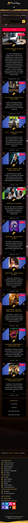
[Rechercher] (23, 21)
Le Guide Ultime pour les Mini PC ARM (14, 49)
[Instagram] (10, 504)
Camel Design (17, 518)
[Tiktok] (10, 507)
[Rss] (14, 507)
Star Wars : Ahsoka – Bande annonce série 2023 (14, 169)
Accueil (12, 15)
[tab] (14, 29)
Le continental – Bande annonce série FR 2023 (14, 98)
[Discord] (7, 507)
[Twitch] (3, 507)
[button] (14, 7)
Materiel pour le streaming (14, 203)
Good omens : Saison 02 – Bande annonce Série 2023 (14, 310)
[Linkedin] (7, 504)
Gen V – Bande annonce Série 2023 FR (14, 132)
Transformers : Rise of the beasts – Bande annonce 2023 (14, 379)
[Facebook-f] (3, 504)
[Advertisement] (14, 435)
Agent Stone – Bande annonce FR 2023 (14, 273)
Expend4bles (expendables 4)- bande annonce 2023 (14, 345)
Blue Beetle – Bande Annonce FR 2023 (14, 237)
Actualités (17, 15)
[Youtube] (14, 504)
